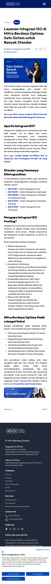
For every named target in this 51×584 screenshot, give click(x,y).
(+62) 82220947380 (16, 519)
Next (45, 409)
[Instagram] (6, 529)
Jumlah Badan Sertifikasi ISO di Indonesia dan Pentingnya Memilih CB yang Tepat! (25, 158)
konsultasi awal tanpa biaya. (28, 384)
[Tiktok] (10, 529)
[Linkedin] (14, 529)
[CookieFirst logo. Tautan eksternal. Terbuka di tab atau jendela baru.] (3, 552)
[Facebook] (18, 529)
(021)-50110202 (14, 516)
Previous (8, 409)
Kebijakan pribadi (42, 549)
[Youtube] (22, 529)
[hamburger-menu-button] (44, 3)
